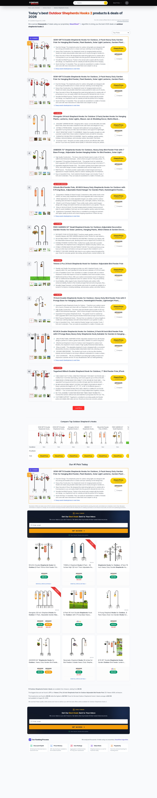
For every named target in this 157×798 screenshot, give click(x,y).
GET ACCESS (77, 531)
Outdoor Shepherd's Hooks (61, 8)
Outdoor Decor (47, 8)
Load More (78, 408)
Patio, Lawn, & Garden (34, 8)
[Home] (33, 3)
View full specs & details (43, 583)
